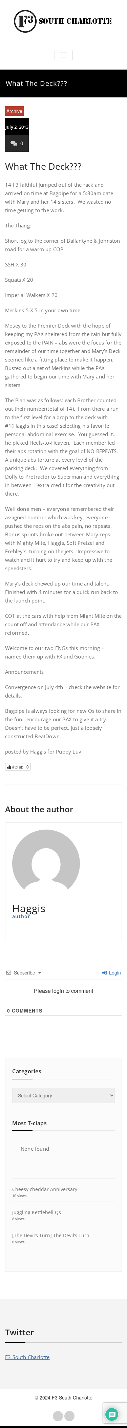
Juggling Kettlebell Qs (36, 1212)
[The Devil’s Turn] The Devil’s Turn (50, 1235)
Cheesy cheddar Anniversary (44, 1189)
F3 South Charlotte (27, 1357)
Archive (14, 111)
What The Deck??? (43, 166)
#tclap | (20, 766)
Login (114, 972)
